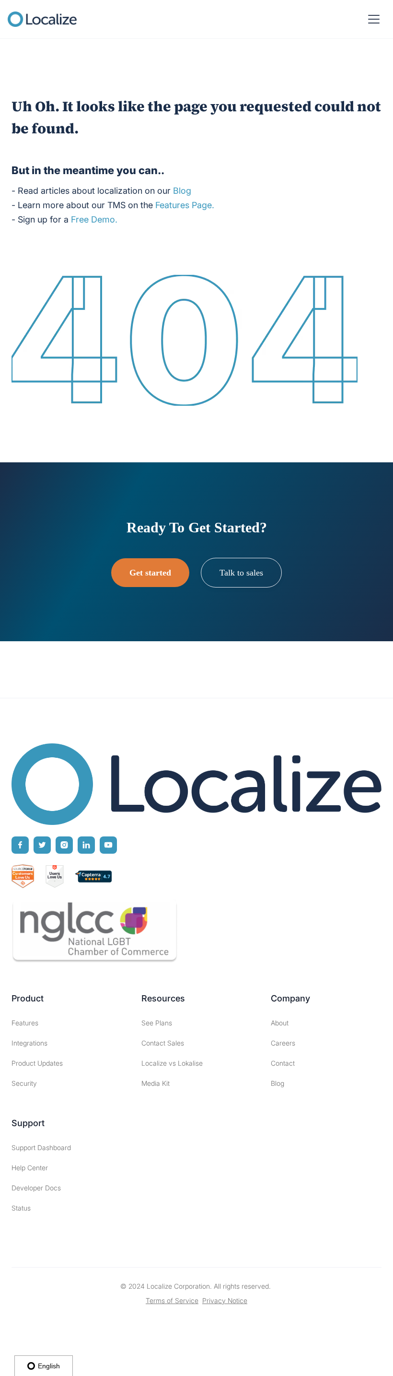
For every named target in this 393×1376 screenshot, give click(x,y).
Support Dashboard (41, 1147)
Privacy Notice (224, 1300)
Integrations (29, 1043)
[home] (42, 19)
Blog (277, 1083)
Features (25, 1023)
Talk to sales (241, 572)
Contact (283, 1063)
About (280, 1023)
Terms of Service (172, 1300)
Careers (283, 1043)
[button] (373, 19)
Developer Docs (36, 1188)
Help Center (30, 1168)
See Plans (156, 1023)
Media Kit (155, 1083)
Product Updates (37, 1063)
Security (24, 1083)
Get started (150, 572)
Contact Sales (162, 1043)
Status (21, 1208)
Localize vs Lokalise (172, 1063)
